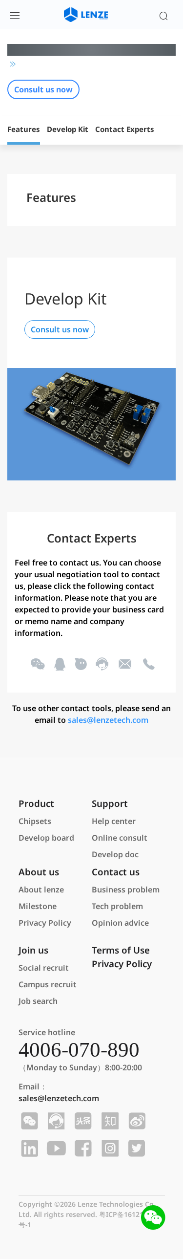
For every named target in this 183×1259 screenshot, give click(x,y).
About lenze (41, 889)
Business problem (126, 889)
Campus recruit (48, 984)
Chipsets (35, 821)
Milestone (38, 906)
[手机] (148, 664)
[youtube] (54, 1148)
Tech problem (117, 906)
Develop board (46, 837)
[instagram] (108, 1148)
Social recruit (44, 967)
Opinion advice (120, 922)
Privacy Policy (45, 922)
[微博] (135, 1121)
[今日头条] (81, 1121)
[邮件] (125, 664)
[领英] (28, 1148)
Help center (114, 821)
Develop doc (115, 854)
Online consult (119, 837)
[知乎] (108, 1121)
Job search (38, 1001)
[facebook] (81, 1148)
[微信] (36, 664)
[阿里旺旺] (80, 664)
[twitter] (135, 1148)
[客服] (101, 664)
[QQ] (59, 664)
